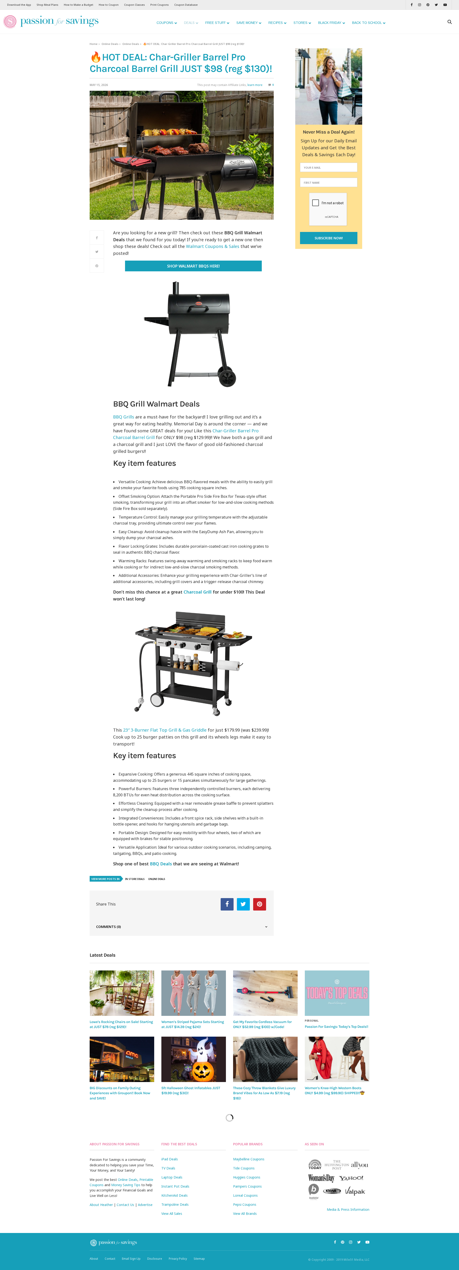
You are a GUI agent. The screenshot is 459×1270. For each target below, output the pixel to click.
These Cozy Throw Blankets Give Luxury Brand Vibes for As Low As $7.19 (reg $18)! (264, 1093)
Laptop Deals (171, 1177)
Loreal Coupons (245, 1195)
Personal (311, 1020)
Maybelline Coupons (248, 1159)
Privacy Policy (178, 1259)
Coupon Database (186, 4)
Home (94, 44)
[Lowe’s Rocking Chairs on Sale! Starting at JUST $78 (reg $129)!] (122, 993)
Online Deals (110, 44)
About (94, 1259)
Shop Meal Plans (47, 4)
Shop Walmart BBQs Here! (193, 266)
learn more (254, 85)
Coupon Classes (134, 4)
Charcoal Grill (198, 592)
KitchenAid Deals (174, 1195)
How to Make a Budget (78, 4)
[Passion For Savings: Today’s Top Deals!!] (337, 993)
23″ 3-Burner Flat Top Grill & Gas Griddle (165, 730)
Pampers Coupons (247, 1186)
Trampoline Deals (175, 1204)
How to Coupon (109, 4)
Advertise (145, 1204)
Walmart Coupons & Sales (212, 246)
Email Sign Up (131, 1259)
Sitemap (199, 1259)
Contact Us (125, 1204)
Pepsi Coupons (244, 1204)
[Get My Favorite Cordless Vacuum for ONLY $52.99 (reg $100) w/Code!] (265, 993)
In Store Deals (135, 879)
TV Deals (168, 1168)
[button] (193, 469)
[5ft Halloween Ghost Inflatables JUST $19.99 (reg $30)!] (193, 1059)
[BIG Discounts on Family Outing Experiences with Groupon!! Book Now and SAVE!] (122, 1059)
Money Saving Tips (125, 1185)
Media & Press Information (348, 1209)
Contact (110, 1259)
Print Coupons (159, 4)
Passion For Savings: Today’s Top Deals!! (336, 1026)
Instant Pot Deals (175, 1186)
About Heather (101, 1204)
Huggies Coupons (246, 1177)
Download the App (19, 4)
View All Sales (171, 1213)
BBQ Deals (161, 864)
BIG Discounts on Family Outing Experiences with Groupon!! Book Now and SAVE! (120, 1093)
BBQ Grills (123, 417)
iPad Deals (169, 1159)
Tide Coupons (244, 1168)
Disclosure (154, 1259)
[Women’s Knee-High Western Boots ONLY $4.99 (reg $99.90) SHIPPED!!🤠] (337, 1059)
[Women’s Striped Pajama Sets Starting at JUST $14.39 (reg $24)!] (193, 993)
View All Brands (245, 1213)
